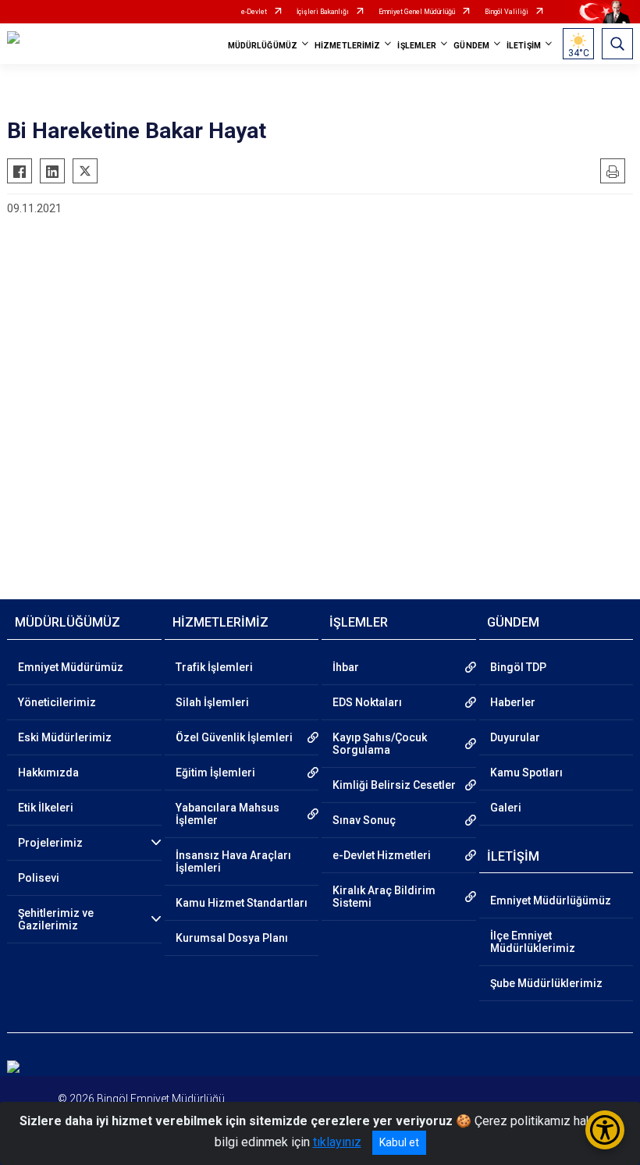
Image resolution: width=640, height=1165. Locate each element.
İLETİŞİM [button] (524, 46)
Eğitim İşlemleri (215, 772)
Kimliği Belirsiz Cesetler (394, 785)
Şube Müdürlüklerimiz (546, 983)
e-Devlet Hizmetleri (381, 855)
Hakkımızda (48, 772)
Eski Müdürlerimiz (65, 737)
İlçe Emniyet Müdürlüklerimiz (532, 941)
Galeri (505, 807)
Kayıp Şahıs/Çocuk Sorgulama (379, 743)
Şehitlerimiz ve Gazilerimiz (56, 919)
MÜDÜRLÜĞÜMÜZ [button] (262, 46)
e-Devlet (254, 12)
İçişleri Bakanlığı (323, 12)
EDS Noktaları (367, 702)
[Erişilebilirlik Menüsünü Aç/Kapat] (604, 1129)
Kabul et (399, 1142)
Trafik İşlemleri (214, 667)
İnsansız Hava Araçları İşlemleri (233, 861)
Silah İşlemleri (212, 702)
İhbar (345, 667)
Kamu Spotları (526, 772)
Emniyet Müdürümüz (70, 667)
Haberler (512, 702)
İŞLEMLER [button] (416, 46)
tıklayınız (337, 1142)
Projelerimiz (50, 842)
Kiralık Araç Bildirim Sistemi (384, 896)
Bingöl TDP (518, 667)
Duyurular (515, 737)
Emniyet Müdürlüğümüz (550, 900)
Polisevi (38, 878)
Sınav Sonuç (364, 820)
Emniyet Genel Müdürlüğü (417, 12)
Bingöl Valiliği (506, 12)
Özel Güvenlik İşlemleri (234, 737)
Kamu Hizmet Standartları (242, 903)
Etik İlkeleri (45, 807)
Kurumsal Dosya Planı (232, 938)
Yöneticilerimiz (57, 702)
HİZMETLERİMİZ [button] (347, 46)
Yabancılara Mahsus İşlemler (227, 813)
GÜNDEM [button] (471, 46)
